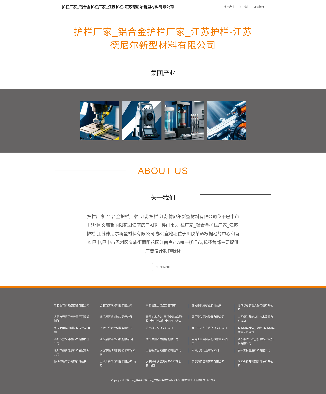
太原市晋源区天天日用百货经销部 (71, 318)
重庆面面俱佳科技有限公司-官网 (72, 330)
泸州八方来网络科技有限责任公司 (71, 341)
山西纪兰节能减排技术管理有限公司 (255, 318)
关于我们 (244, 6)
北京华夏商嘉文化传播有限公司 (255, 307)
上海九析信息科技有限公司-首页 (118, 363)
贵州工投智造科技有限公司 (254, 350)
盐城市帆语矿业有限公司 (207, 305)
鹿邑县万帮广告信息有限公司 (209, 328)
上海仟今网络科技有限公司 (116, 328)
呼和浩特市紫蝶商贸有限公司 (71, 305)
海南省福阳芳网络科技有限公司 (255, 363)
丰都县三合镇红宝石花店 (161, 305)
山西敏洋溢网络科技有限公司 (163, 350)
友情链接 (259, 6)
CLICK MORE (163, 267)
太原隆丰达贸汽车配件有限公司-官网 (163, 363)
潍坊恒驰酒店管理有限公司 (70, 361)
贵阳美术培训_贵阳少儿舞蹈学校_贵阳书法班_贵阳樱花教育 (164, 318)
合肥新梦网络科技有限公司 (116, 305)
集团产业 (229, 6)
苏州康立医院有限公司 (159, 328)
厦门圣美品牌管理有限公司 (208, 316)
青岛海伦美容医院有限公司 (208, 361)
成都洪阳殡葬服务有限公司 (162, 339)
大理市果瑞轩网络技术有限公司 (117, 352)
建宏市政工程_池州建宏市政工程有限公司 (256, 341)
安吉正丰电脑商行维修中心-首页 (210, 341)
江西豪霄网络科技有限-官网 (116, 339)
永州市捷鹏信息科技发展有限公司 (71, 352)
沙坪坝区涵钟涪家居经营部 (116, 316)
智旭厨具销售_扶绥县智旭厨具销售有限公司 (256, 330)
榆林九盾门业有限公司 (205, 350)
